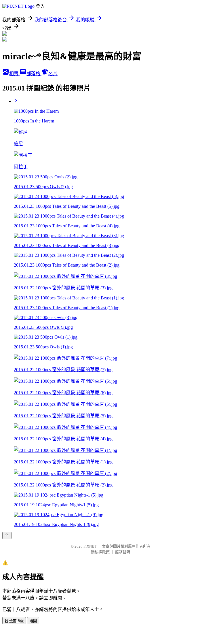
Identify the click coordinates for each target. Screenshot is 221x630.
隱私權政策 (100, 552)
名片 (53, 73)
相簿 (14, 73)
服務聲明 (122, 552)
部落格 (33, 73)
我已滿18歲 (14, 621)
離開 (33, 621)
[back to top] (7, 535)
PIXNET (89, 546)
